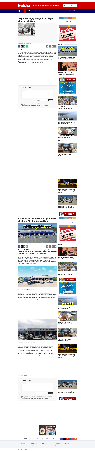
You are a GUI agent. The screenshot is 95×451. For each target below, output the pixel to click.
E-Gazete (22, 1)
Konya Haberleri (22, 443)
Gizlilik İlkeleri (47, 438)
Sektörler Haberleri (46, 445)
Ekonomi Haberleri (57, 443)
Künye (38, 438)
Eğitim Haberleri (68, 443)
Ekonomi (57, 5)
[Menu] (64, 6)
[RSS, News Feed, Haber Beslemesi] (75, 439)
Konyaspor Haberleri (35, 445)
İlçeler (52, 5)
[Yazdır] (47, 46)
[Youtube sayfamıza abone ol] (67, 439)
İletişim (42, 438)
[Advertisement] (37, 72)
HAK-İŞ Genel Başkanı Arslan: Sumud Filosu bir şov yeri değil (43, 10)
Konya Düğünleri (34, 443)
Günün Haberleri (32, 1)
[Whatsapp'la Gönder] (27, 46)
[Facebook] (19, 46)
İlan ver (48, 1)
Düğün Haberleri (45, 443)
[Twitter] (22, 46)
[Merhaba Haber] (24, 5)
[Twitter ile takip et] (64, 439)
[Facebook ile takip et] (61, 439)
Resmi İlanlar (53, 1)
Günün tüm (73, 10)
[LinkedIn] (24, 46)
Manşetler (26, 1)
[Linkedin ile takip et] (70, 439)
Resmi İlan (34, 5)
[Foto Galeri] (76, 1)
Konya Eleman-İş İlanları (58, 445)
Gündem (47, 5)
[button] (50, 46)
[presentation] (22, 10)
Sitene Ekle (53, 438)
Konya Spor (41, 5)
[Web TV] (73, 1)
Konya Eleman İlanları (42, 1)
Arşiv (36, 1)
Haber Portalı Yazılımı (23, 449)
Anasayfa (21, 14)
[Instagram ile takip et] (72, 439)
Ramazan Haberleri (22, 445)
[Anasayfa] (18, 1)
